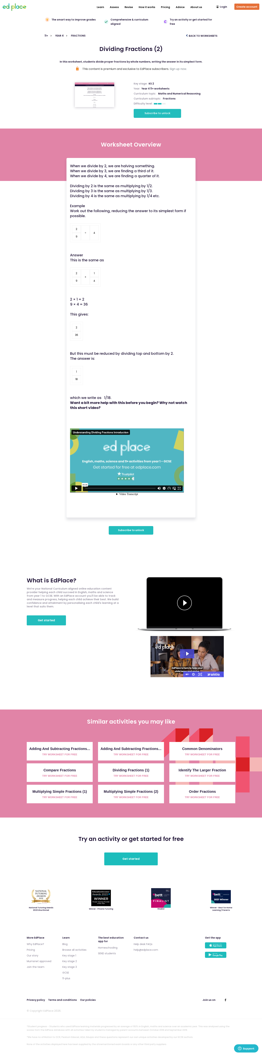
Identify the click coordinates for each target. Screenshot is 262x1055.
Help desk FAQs (143, 944)
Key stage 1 (69, 955)
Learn (100, 7)
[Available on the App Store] (220, 947)
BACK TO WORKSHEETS (202, 36)
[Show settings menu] (193, 674)
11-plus (66, 978)
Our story (32, 955)
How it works (147, 7)
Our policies (88, 1000)
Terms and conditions (62, 1000)
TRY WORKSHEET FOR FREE (59, 754)
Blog (65, 944)
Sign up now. (178, 69)
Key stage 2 (69, 961)
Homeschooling (107, 947)
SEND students (107, 953)
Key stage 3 (69, 967)
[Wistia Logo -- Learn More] (214, 674)
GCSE (65, 972)
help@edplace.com (146, 950)
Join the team (35, 967)
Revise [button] (129, 7)
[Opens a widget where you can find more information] (246, 1048)
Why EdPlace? (35, 944)
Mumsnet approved (39, 961)
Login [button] (223, 7)
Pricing (165, 7)
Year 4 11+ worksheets (155, 88)
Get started (46, 620)
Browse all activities (74, 950)
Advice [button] (180, 7)
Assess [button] (114, 7)
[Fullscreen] (200, 674)
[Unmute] (186, 674)
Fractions (169, 98)
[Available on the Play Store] (220, 956)
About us (196, 7)
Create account (246, 7)
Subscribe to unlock (157, 113)
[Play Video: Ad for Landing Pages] (187, 653)
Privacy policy (36, 1000)
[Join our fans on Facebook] (225, 1000)
